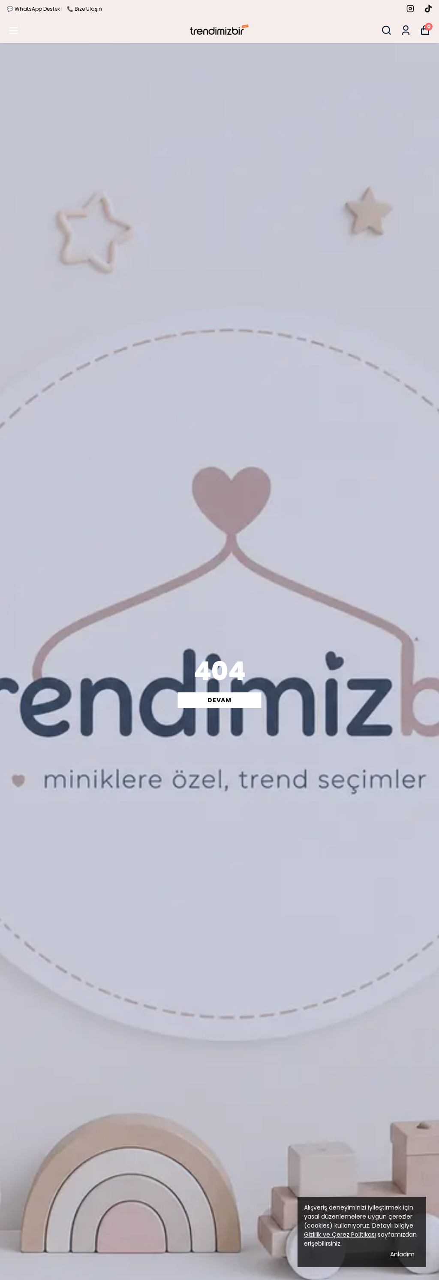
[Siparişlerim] (405, 30)
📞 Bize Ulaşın (84, 8)
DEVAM (219, 700)
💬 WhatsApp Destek (33, 8)
